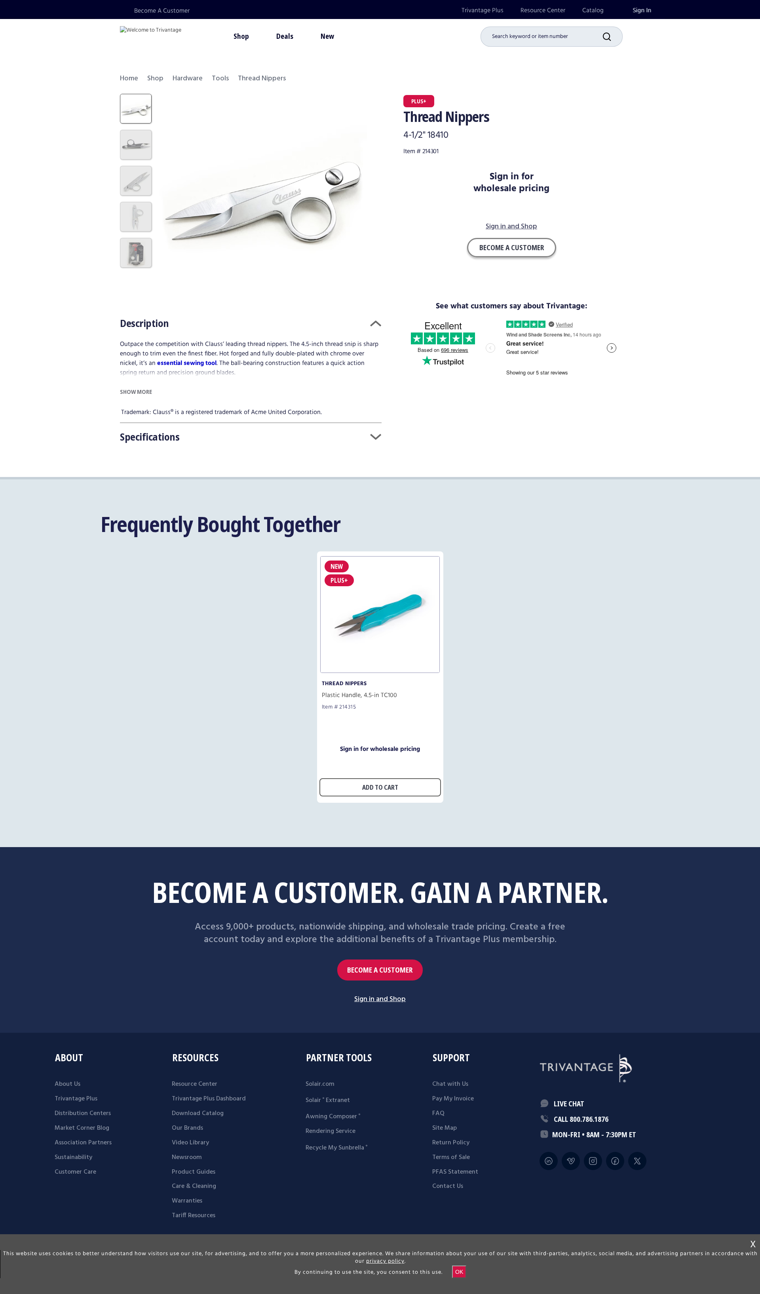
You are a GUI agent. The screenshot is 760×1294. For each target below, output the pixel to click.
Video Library (190, 1143)
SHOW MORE (136, 391)
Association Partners (83, 1143)
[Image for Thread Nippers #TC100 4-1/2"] (380, 670)
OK (459, 1272)
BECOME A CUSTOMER (380, 970)
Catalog (593, 10)
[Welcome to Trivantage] (150, 35)
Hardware (188, 78)
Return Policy (450, 1143)
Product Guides (193, 1172)
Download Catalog (198, 1113)
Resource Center (543, 10)
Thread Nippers (344, 683)
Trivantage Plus (483, 10)
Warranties (187, 1201)
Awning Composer (333, 1117)
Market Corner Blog (82, 1128)
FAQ (438, 1113)
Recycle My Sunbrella (336, 1148)
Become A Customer (162, 10)
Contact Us (447, 1186)
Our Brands (187, 1128)
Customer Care (75, 1172)
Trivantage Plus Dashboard (209, 1099)
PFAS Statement (455, 1172)
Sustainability (73, 1157)
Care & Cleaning (194, 1186)
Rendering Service (330, 1131)
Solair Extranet (328, 1100)
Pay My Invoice (453, 1099)
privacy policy (385, 1261)
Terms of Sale (451, 1157)
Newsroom (187, 1157)
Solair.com (320, 1084)
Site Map (444, 1128)
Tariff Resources (193, 1215)
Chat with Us (450, 1084)
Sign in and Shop (511, 227)
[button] (613, 37)
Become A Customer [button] (511, 247)
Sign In (642, 10)
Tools (220, 78)
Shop (155, 78)
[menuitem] (482, 10)
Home (129, 78)
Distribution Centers (83, 1113)
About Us (67, 1084)
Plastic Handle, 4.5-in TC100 (359, 695)
